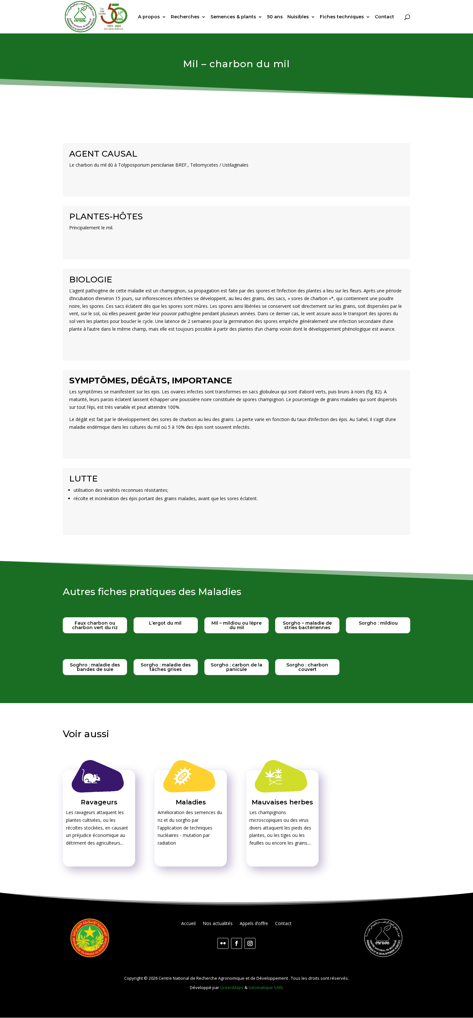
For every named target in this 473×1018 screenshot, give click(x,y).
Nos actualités (218, 923)
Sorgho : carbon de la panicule (236, 667)
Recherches (185, 17)
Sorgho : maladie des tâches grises (166, 667)
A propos (149, 17)
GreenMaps (232, 987)
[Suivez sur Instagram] (250, 943)
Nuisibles (298, 17)
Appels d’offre (254, 923)
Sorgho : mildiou (378, 623)
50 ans (275, 17)
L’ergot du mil (166, 623)
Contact (384, 17)
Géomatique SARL (265, 987)
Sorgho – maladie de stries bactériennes (307, 625)
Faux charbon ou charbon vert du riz (95, 625)
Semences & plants (233, 17)
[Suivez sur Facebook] (236, 943)
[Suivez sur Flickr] (223, 943)
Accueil (188, 923)
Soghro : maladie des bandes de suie (95, 667)
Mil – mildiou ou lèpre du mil (236, 625)
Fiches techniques (342, 17)
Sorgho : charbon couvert (307, 667)
